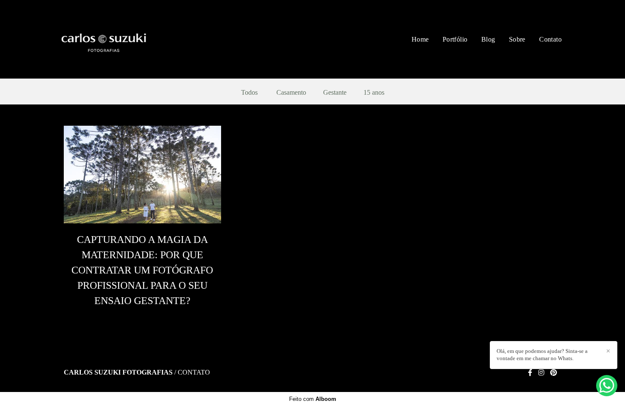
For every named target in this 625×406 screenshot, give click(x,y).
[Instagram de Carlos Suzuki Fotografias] (541, 372)
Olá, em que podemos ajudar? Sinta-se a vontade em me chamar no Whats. (542, 354)
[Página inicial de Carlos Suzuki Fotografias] (103, 39)
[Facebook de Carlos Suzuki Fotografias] (530, 372)
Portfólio (455, 39)
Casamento (291, 92)
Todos (249, 92)
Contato (550, 39)
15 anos (374, 92)
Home (420, 39)
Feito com (312, 399)
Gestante (335, 92)
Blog (488, 39)
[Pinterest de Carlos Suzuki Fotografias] (553, 372)
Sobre (517, 39)
